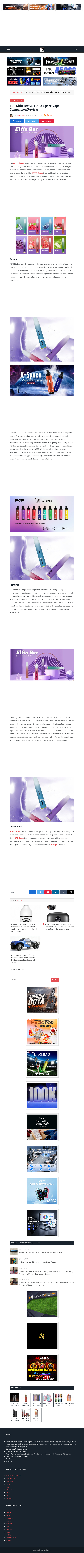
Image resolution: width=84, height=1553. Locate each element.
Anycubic (9, 1529)
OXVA (8, 1484)
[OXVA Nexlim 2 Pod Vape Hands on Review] (14, 1261)
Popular (14, 1243)
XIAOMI (38, 1243)
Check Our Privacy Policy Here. (16, 1451)
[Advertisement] (42, 28)
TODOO (9, 1498)
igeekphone (47, 1550)
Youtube (9, 1461)
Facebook (9, 1459)
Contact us (9, 1449)
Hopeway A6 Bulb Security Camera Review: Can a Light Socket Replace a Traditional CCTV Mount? (24, 928)
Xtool (8, 1532)
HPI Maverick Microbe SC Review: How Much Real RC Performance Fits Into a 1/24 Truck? (23, 958)
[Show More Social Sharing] (56, 121)
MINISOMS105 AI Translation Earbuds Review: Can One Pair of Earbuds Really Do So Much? (59, 926)
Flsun (8, 1526)
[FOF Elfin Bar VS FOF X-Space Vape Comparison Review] (42, 142)
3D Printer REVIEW (26, 1243)
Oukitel (8, 1535)
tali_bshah (21, 115)
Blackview (9, 1518)
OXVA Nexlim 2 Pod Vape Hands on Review (38, 1262)
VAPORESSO (10, 1479)
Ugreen (8, 1540)
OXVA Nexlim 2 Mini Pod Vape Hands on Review (40, 1252)
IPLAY (8, 1495)
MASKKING (10, 1490)
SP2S (8, 1493)
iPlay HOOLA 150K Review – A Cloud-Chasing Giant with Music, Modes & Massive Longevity (46, 1283)
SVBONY (9, 1512)
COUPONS (17, 100)
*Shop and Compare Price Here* (17, 1456)
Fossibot (9, 1521)
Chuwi (8, 1515)
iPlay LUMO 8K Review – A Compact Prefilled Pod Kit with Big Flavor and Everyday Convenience (46, 1272)
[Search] (76, 49)
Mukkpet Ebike (11, 1538)
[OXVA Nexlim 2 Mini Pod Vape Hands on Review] (14, 1251)
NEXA (8, 1487)
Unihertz (9, 1524)
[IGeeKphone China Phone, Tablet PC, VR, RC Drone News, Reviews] (42, 49)
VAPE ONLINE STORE (13, 1476)
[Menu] (8, 49)
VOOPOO (9, 1481)
